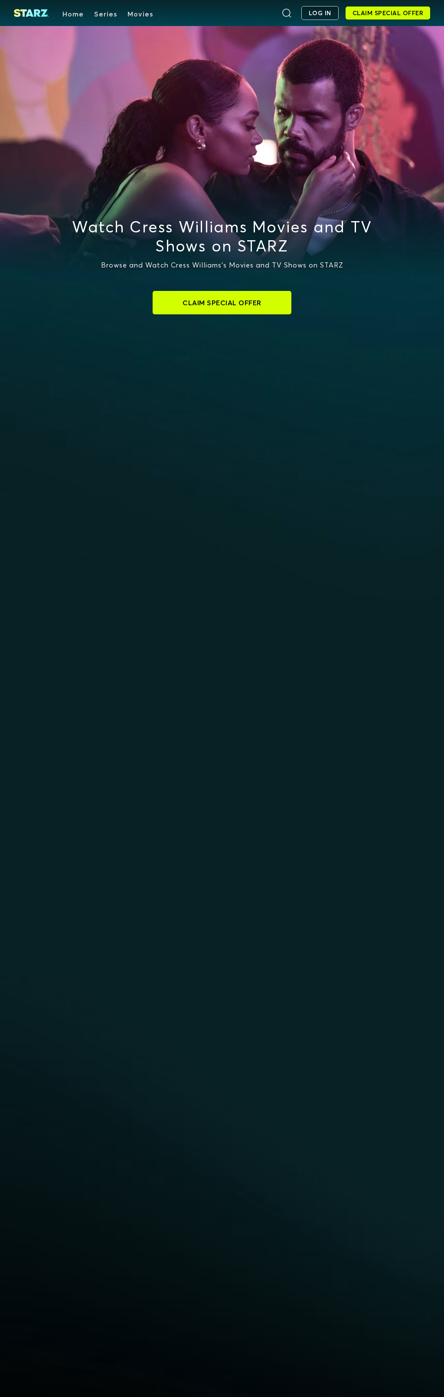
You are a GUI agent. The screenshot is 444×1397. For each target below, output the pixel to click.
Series (105, 14)
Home (73, 14)
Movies (140, 14)
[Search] (286, 13)
